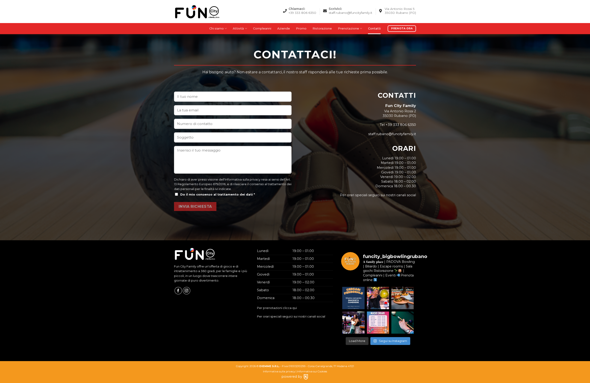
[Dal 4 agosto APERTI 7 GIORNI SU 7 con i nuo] (378, 323)
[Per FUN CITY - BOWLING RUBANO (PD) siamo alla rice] (353, 298)
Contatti (374, 28)
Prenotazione (348, 28)
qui (294, 308)
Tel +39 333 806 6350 (398, 125)
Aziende (283, 28)
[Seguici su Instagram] (186, 290)
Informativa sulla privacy (242, 179)
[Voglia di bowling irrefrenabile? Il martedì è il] (378, 298)
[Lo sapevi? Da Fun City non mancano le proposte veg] (402, 298)
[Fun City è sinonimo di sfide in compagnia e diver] (353, 323)
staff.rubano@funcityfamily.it (392, 134)
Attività (238, 28)
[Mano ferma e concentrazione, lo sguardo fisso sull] (402, 323)
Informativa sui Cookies (312, 371)
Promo (301, 28)
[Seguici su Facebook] (178, 290)
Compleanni (262, 28)
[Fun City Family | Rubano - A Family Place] (197, 11)
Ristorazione (322, 28)
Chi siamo (216, 28)
